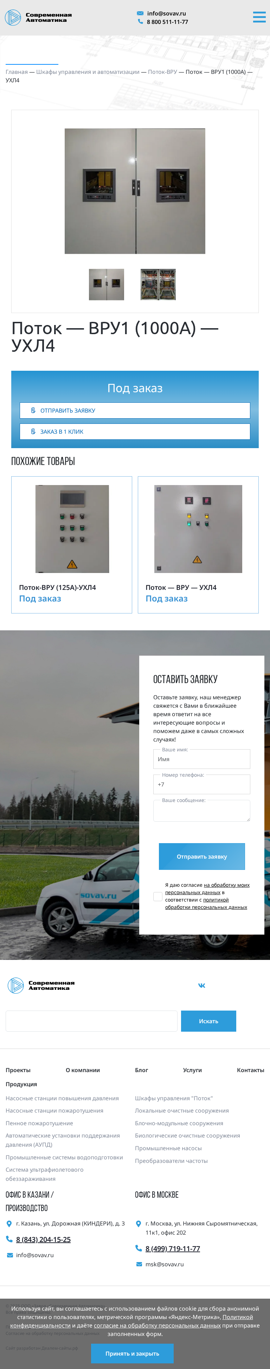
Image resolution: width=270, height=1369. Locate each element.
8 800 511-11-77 (167, 22)
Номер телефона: (183, 774)
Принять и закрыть (132, 1353)
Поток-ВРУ (162, 72)
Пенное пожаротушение (39, 1123)
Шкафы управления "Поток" (174, 1098)
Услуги (192, 1070)
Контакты (250, 1070)
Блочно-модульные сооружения (179, 1123)
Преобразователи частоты (171, 1161)
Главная (17, 72)
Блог (141, 1070)
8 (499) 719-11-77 (173, 1248)
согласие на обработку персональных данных (157, 1325)
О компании (83, 1070)
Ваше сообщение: (184, 800)
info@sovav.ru (166, 13)
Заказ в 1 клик (61, 431)
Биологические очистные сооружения (187, 1135)
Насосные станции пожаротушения (54, 1110)
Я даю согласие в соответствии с (207, 895)
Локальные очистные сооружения (182, 1110)
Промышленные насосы (168, 1148)
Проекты (18, 1070)
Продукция (21, 1084)
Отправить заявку (67, 410)
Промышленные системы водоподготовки (64, 1157)
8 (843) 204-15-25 (43, 1239)
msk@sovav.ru (165, 1264)
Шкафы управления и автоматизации (88, 72)
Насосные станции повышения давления (62, 1098)
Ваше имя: (175, 749)
